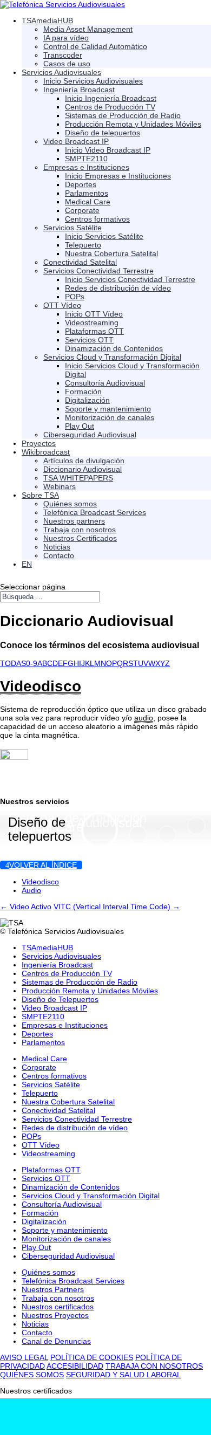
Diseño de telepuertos (39, 829)
